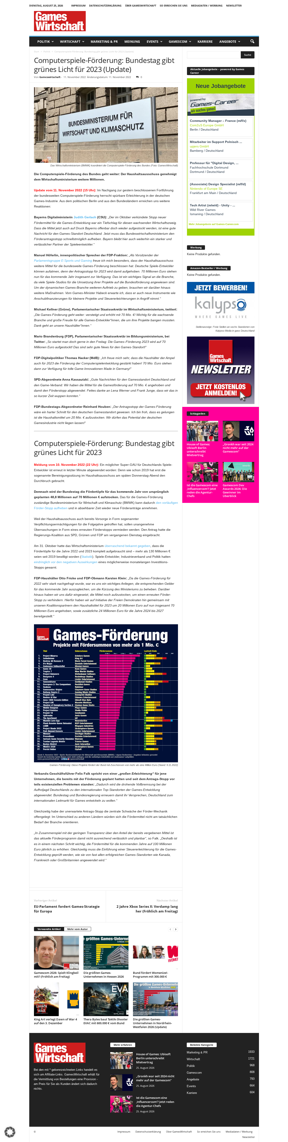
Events (152, 41)
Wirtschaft (70, 41)
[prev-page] (170, 929)
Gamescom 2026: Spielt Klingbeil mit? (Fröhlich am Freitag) (56, 975)
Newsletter (234, 5)
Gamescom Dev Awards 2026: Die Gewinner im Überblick (235, 490)
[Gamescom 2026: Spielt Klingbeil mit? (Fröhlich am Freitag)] (56, 953)
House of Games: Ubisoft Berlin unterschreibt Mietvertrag (198, 449)
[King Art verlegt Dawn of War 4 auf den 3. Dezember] (56, 999)
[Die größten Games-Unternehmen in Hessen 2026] (105, 953)
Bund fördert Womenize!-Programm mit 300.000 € (150, 975)
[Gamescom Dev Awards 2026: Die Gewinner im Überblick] (238, 472)
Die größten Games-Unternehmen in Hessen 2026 (103, 975)
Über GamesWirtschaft (140, 5)
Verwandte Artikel (49, 929)
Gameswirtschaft (50, 77)
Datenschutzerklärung (105, 5)
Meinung (132, 41)
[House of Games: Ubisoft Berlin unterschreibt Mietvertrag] (202, 431)
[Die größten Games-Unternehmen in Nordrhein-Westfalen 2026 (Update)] (155, 999)
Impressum (78, 5)
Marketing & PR (104, 41)
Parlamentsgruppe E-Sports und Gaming (63, 260)
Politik (43, 41)
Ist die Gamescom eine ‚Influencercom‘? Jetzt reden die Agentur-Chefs (202, 490)
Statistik (86, 556)
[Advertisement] (177, 21)
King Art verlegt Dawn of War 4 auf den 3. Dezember (55, 1021)
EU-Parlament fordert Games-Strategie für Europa (67, 908)
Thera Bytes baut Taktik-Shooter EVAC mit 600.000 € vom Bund (105, 1021)
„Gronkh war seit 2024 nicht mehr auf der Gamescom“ (238, 447)
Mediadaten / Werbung (207, 5)
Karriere (205, 41)
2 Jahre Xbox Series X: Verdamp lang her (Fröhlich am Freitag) (147, 908)
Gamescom (178, 41)
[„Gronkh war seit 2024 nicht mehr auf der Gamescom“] (238, 431)
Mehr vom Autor (77, 929)
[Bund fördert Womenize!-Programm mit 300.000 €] (155, 953)
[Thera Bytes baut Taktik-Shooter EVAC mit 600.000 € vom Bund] (105, 999)
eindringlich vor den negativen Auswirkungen (65, 562)
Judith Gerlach (85, 217)
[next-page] (175, 929)
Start (36, 51)
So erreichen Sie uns (173, 5)
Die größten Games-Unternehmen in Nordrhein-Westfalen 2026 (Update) (152, 1023)
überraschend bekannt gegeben (127, 546)
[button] (252, 42)
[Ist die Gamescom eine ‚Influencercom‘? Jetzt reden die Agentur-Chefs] (202, 472)
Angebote (227, 41)
